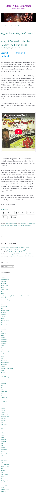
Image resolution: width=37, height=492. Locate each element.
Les (2, 389)
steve (2, 468)
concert (2, 327)
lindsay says (4, 391)
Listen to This (4, 397)
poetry (2, 435)
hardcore (3, 366)
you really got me (5, 489)
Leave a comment (25, 225)
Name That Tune (5, 416)
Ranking (3, 447)
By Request (3, 312)
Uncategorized (4, 481)
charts (2, 318)
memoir (3, 404)
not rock (3, 427)
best (2, 304)
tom (15, 223)
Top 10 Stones (4, 474)
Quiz (2, 443)
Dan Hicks (23, 223)
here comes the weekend (7, 368)
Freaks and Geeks (5, 352)
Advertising (4, 283)
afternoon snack (5, 285)
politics (2, 437)
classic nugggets (5, 320)
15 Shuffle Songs (5, 279)
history (2, 370)
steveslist (3, 470)
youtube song (4, 491)
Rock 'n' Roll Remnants (18, 6)
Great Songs (4, 360)
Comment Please (5, 325)
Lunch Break (4, 402)
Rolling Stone (4, 458)
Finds (2, 347)
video (2, 483)
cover (2, 331)
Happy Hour (4, 364)
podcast (3, 433)
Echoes (2, 345)
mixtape (3, 408)
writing (2, 487)
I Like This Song (5, 377)
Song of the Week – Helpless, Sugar (20, 247)
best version (4, 306)
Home (7, 26)
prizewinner (4, 441)
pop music (3, 439)
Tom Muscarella (16, 48)
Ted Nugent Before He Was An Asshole (19, 252)
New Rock (3, 418)
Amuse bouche (4, 289)
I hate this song (4, 375)
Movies (3, 412)
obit (2, 429)
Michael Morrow (5, 247)
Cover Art (3, 333)
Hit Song (3, 372)
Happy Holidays (5, 362)
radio (2, 445)
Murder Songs (4, 414)
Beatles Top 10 (4, 302)
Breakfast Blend (5, 310)
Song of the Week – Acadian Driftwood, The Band (22, 254)
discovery (3, 343)
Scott (2, 462)
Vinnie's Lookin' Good (14, 225)
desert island (4, 341)
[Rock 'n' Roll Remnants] (18, 17)
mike (2, 406)
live (2, 399)
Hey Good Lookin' (31, 223)
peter (2, 431)
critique (2, 335)
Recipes (3, 451)
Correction (3, 329)
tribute (2, 476)
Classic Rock (4, 323)
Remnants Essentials (6, 454)
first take (3, 350)
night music (3, 424)
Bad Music (3, 298)
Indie (2, 381)
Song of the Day (5, 464)
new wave (3, 420)
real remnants (4, 449)
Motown (3, 410)
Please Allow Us (15, 26)
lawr (2, 387)
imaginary (3, 379)
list (1, 395)
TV (1, 479)
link (2, 393)
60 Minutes (3, 281)
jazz (2, 385)
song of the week (10, 223)
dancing (3, 337)
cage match (3, 314)
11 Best (3, 277)
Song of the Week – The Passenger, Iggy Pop (16, 250)
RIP (2, 456)
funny (2, 356)
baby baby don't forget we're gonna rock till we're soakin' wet (16, 295)
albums (2, 287)
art (1, 291)
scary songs (4, 460)
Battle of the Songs (5, 300)
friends (2, 354)
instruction (3, 383)
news (2, 422)
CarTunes (3, 316)
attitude (2, 293)
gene (2, 358)
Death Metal (4, 339)
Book (2, 308)
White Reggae (4, 485)
